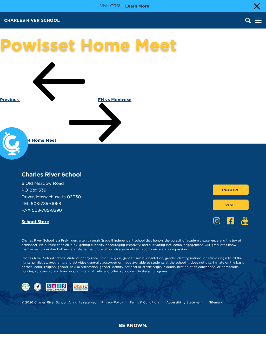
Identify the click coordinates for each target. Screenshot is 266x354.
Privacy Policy (112, 302)
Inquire (231, 190)
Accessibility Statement (184, 302)
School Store (35, 221)
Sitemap (215, 302)
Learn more (137, 6)
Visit (230, 205)
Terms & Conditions (145, 302)
